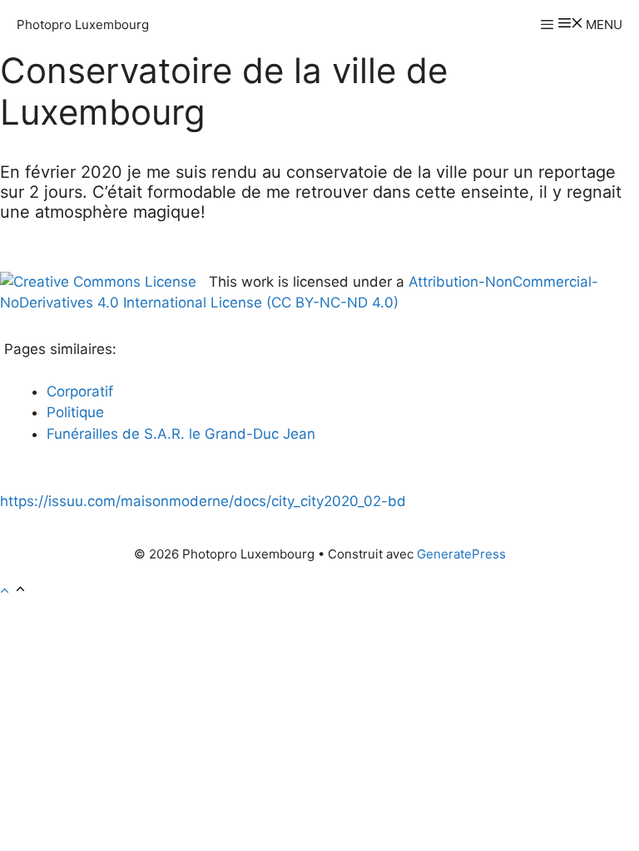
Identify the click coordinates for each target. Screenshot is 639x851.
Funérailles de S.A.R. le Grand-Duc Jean (181, 434)
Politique (75, 412)
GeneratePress (461, 554)
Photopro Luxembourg (83, 24)
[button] (13, 591)
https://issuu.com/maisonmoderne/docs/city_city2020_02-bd (203, 501)
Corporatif (80, 391)
